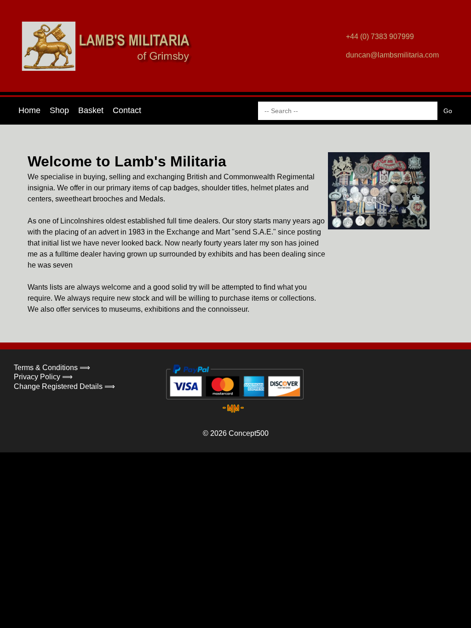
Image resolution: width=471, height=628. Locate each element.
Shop (59, 110)
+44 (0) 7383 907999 (380, 36)
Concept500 (249, 433)
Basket (90, 110)
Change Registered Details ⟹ (64, 386)
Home (29, 110)
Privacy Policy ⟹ (43, 377)
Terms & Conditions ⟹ (52, 367)
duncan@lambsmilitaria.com (392, 55)
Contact (127, 110)
